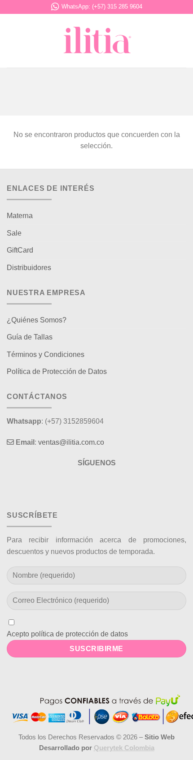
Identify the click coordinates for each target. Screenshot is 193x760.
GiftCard (20, 250)
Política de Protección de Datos (57, 371)
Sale (14, 233)
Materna (20, 215)
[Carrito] (181, 41)
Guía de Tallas (30, 337)
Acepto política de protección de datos (67, 634)
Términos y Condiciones (45, 354)
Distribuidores (29, 267)
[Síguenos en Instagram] (96, 485)
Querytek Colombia (124, 747)
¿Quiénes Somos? (36, 320)
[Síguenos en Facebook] (80, 485)
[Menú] (12, 41)
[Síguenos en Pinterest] (112, 485)
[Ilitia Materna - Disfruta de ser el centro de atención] (96, 40)
